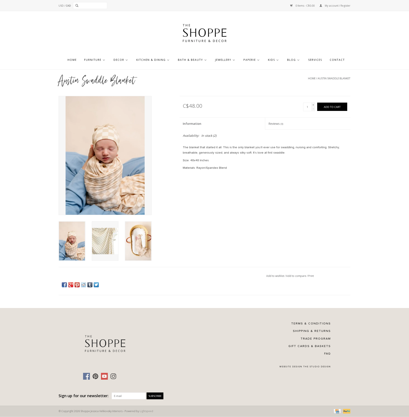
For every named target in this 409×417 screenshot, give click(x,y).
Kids (271, 60)
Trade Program (316, 338)
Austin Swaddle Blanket (334, 78)
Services (315, 60)
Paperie (249, 60)
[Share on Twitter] (96, 284)
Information (192, 124)
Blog (291, 60)
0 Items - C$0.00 (305, 5)
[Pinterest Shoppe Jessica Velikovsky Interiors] (95, 376)
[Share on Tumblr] (89, 284)
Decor (119, 60)
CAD (68, 5)
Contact (337, 60)
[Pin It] (77, 284)
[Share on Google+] (70, 284)
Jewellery (223, 60)
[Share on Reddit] (83, 284)
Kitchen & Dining (151, 60)
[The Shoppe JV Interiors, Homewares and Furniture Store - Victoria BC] (204, 34)
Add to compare (296, 276)
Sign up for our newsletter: (83, 396)
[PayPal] (345, 411)
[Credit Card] (336, 411)
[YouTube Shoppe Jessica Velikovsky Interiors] (104, 376)
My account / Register (337, 5)
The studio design (317, 366)
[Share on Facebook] (64, 284)
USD (61, 5)
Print (311, 276)
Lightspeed (146, 411)
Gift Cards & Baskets (309, 346)
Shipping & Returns (312, 331)
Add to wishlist (275, 276)
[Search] (77, 5)
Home (72, 60)
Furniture (92, 60)
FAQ (327, 353)
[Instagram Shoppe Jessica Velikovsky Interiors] (113, 376)
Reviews (275, 124)
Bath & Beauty (190, 60)
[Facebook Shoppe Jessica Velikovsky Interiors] (86, 376)
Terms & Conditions (311, 323)
